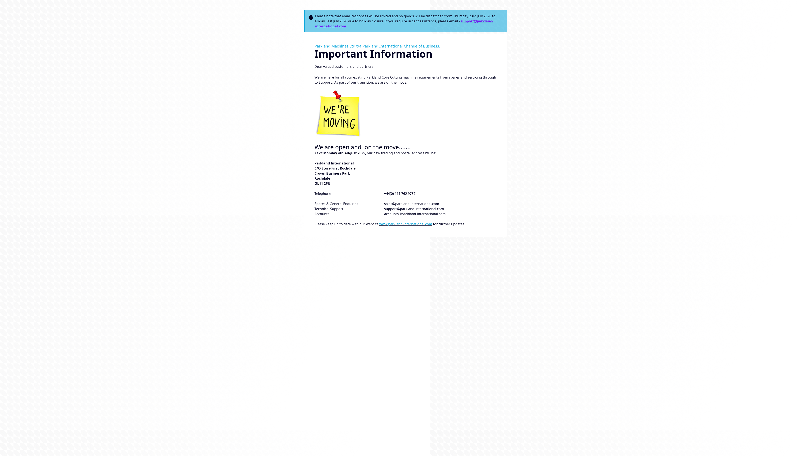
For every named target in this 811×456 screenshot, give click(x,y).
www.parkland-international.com (405, 224)
